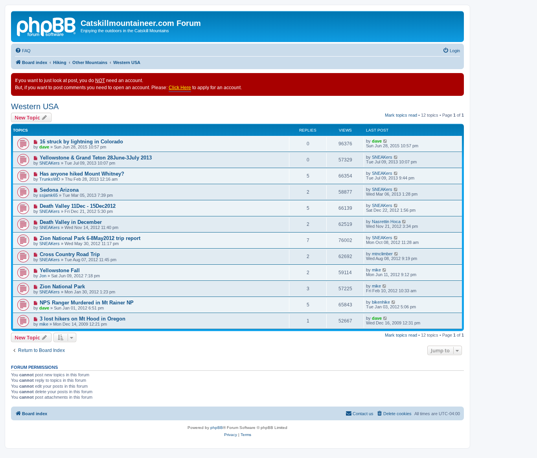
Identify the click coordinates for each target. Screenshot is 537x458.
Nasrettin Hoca (386, 221)
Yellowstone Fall (60, 270)
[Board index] (47, 25)
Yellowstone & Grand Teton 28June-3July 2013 (96, 158)
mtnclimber (382, 253)
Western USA (35, 106)
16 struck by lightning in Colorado (81, 142)
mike (376, 269)
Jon (42, 275)
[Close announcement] (457, 79)
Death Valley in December (71, 222)
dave (44, 147)
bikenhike (381, 302)
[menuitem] (23, 50)
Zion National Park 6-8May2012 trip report (90, 238)
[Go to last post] (385, 141)
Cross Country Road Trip (70, 254)
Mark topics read (401, 115)
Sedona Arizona (59, 190)
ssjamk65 (48, 195)
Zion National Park (62, 286)
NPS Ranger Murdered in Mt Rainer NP (87, 303)
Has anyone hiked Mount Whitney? (82, 174)
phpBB (216, 427)
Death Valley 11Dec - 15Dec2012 (78, 206)
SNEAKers (49, 163)
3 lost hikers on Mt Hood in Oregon (82, 319)
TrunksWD (49, 179)
